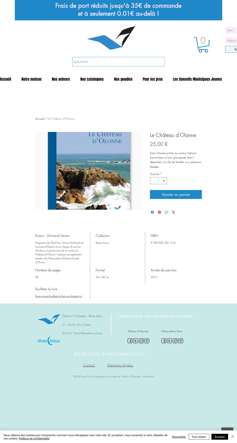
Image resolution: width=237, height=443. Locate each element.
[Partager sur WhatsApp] (166, 212)
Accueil (39, 119)
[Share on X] (173, 212)
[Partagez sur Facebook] (152, 212)
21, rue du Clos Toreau (76, 325)
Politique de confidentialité (34, 438)
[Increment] (164, 180)
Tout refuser (199, 437)
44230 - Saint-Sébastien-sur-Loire (82, 333)
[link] (203, 45)
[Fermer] (232, 436)
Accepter (220, 437)
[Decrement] (153, 180)
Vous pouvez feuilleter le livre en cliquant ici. (58, 296)
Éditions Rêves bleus (171, 331)
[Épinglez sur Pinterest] (159, 212)
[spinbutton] (158, 180)
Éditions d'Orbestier (138, 331)
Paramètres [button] (179, 437)
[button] (34, 79)
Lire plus (154, 166)
